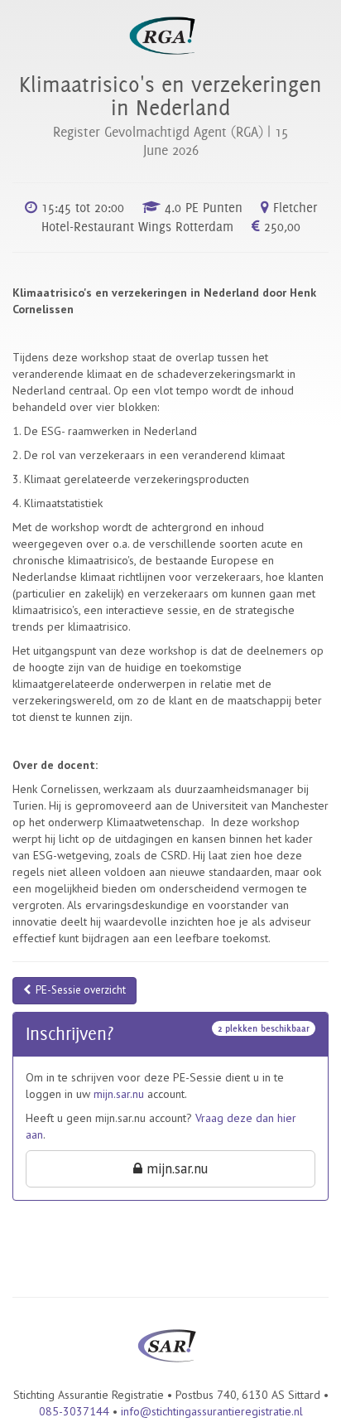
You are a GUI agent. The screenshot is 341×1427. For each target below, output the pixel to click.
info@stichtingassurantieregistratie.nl (212, 1411)
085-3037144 (74, 1411)
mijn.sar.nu (119, 1093)
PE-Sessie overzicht (78, 990)
